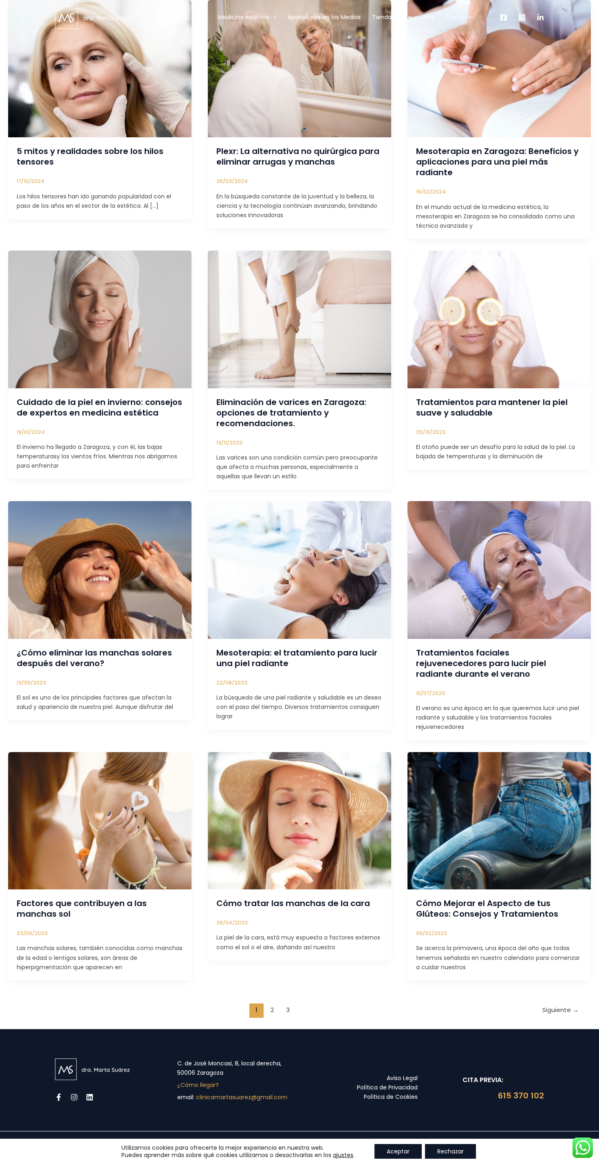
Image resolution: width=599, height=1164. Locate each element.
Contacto (460, 17)
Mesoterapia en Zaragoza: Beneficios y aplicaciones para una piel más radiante (497, 161)
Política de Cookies (391, 1097)
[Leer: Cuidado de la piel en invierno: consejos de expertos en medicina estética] (100, 319)
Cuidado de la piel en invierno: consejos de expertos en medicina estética (99, 407)
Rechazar (450, 1151)
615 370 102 (520, 1095)
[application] (272, 17)
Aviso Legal (402, 1078)
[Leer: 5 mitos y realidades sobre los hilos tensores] (100, 68)
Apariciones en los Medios (324, 17)
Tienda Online (392, 17)
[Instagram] (522, 17)
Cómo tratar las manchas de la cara (293, 903)
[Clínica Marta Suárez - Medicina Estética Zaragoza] (94, 17)
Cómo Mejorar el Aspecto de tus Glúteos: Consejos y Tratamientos (487, 909)
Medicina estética (243, 17)
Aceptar (398, 1151)
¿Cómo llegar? (198, 1085)
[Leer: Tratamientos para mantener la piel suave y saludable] (499, 319)
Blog (429, 17)
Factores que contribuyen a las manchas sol (82, 909)
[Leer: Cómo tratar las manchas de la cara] (299, 820)
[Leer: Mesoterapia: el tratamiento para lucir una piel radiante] (299, 569)
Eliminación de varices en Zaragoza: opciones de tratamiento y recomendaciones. (291, 412)
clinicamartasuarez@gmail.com (241, 1097)
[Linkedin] (540, 17)
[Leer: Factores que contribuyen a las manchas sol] (100, 820)
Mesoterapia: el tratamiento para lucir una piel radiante (296, 658)
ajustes (343, 1155)
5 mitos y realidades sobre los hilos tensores (90, 156)
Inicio (199, 17)
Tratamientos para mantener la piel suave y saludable (492, 407)
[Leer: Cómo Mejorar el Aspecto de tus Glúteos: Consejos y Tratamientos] (499, 820)
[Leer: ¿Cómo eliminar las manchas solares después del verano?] (100, 569)
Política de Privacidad (387, 1087)
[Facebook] (503, 17)
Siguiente (560, 1010)
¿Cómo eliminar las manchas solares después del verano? (94, 658)
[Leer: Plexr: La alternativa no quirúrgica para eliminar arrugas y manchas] (299, 68)
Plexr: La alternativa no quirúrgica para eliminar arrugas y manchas (297, 156)
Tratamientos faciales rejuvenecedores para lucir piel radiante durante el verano (481, 663)
